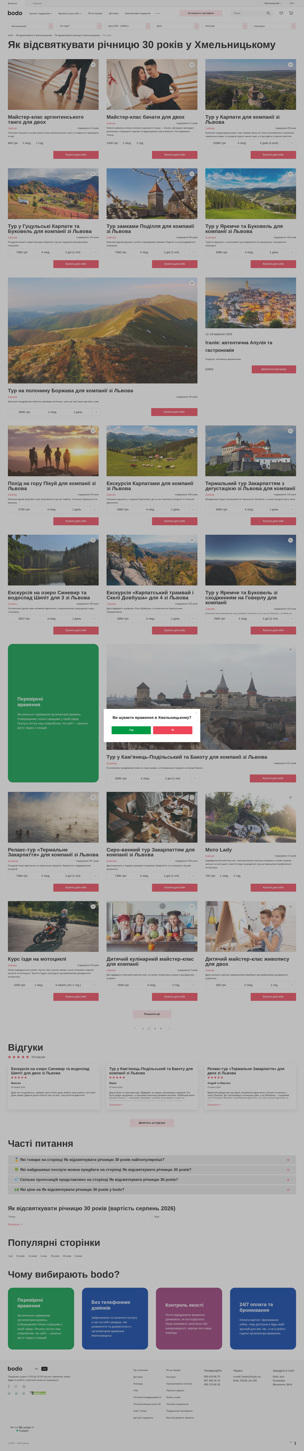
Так (131, 730)
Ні (172, 730)
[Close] (196, 713)
